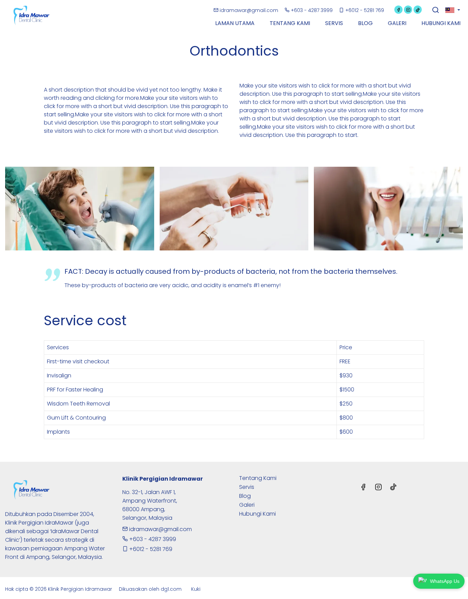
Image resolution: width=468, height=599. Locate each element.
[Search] (435, 10)
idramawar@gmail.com (249, 10)
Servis (246, 487)
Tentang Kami (257, 478)
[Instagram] (408, 9)
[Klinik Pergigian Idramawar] (34, 15)
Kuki (195, 589)
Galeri (247, 505)
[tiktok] (418, 9)
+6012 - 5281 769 (364, 10)
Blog (245, 496)
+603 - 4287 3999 (312, 10)
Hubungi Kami (257, 514)
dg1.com (171, 589)
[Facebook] (398, 9)
